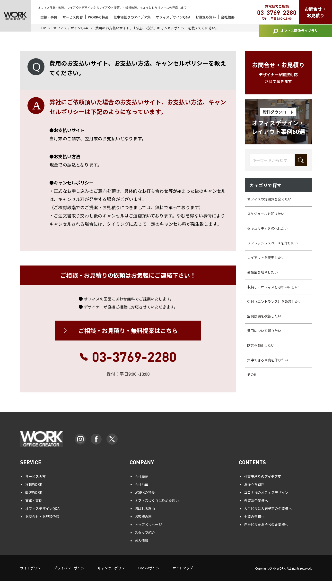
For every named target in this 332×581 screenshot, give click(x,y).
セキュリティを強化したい (267, 228)
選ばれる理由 (145, 508)
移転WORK (33, 484)
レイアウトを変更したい (266, 257)
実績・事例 (48, 17)
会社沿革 (141, 484)
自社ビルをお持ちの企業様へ (266, 524)
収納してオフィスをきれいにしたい (274, 286)
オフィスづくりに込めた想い (157, 500)
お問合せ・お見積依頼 (42, 516)
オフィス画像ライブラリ (299, 30)
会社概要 (228, 17)
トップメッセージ (148, 524)
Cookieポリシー (150, 567)
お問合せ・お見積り (315, 12)
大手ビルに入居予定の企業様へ (268, 508)
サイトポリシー (32, 567)
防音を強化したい (260, 345)
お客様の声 (143, 516)
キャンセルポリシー (112, 567)
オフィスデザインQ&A (173, 17)
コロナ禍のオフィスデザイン (266, 492)
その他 (252, 374)
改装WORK (33, 492)
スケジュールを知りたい (265, 213)
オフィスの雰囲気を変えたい (269, 199)
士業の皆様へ (254, 516)
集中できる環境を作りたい (267, 359)
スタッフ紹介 (145, 532)
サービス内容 (72, 17)
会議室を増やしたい (262, 272)
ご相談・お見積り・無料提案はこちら (128, 330)
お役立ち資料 (205, 17)
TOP (42, 27)
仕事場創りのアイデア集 (132, 17)
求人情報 (141, 540)
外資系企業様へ (256, 500)
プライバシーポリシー (71, 567)
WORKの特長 (98, 17)
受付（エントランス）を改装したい (274, 301)
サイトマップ (183, 567)
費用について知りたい (264, 330)
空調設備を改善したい (264, 316)
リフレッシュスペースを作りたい (272, 243)
